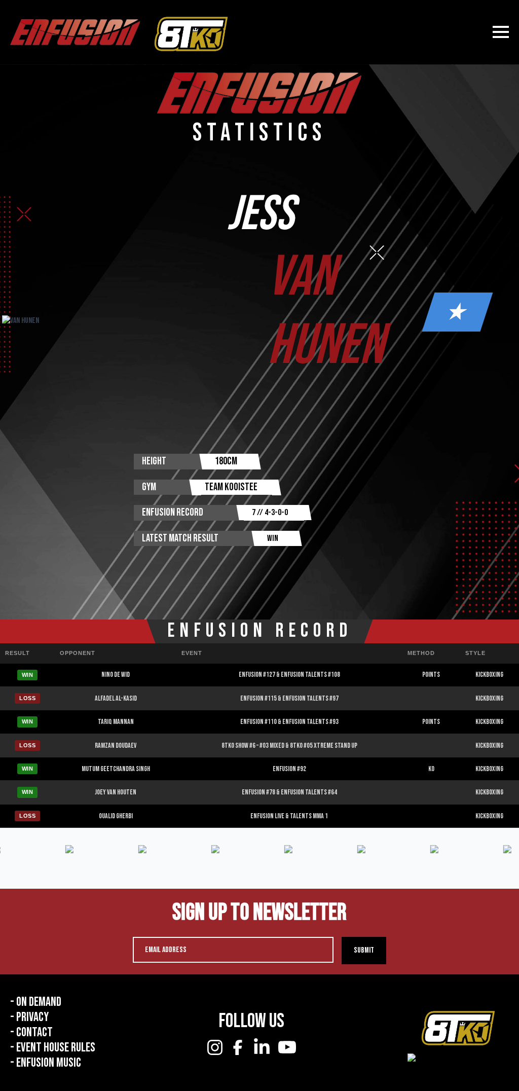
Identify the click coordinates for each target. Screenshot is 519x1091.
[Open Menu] (501, 32)
